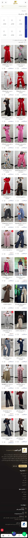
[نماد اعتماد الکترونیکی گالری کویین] (24, 524)
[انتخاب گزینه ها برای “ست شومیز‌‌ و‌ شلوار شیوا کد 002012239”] (18, 388)
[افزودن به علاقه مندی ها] (2, 254)
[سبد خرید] (2, 2)
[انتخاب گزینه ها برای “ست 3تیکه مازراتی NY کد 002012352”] (18, 362)
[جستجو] (2, 6)
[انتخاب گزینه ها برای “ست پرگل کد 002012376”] (5, 308)
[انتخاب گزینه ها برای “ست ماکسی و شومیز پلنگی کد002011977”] (18, 415)
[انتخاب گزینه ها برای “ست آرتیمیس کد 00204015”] (18, 201)
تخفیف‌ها (24, 496)
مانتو (25, 478)
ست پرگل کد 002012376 (7, 304)
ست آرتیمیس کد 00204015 (20, 197)
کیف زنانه (24, 480)
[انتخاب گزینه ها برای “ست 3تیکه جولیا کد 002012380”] (18, 334)
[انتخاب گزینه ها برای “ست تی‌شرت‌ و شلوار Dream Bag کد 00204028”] (18, 227)
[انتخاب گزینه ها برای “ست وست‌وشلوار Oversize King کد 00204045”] (18, 174)
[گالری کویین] (15, 2)
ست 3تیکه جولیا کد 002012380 (20, 330)
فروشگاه (24, 494)
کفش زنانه (24, 482)
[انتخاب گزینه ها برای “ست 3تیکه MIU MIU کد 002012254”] (5, 362)
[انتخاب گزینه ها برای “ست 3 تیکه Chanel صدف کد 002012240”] (5, 442)
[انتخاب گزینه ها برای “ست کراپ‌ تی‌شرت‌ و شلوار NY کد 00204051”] (5, 148)
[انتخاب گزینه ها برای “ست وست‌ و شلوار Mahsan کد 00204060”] (5, 68)
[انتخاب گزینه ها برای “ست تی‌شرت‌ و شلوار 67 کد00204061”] (18, 68)
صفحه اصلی (24, 492)
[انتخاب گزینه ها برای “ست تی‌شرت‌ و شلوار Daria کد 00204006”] (5, 281)
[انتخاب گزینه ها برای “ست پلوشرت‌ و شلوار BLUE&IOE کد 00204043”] (5, 121)
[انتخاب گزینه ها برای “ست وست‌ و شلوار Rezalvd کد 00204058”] (5, 95)
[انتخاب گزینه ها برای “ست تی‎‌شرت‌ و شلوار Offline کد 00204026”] (5, 227)
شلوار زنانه (24, 476)
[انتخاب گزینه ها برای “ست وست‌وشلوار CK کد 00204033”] (5, 201)
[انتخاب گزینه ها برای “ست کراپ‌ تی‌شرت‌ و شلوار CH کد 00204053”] (18, 148)
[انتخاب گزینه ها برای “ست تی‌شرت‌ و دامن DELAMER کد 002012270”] (5, 388)
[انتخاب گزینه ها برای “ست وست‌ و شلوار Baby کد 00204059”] (18, 95)
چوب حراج (15, 466)
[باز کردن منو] (25, 2)
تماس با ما (24, 499)
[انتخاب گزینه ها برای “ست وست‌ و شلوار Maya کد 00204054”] (18, 121)
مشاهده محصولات (23, 466)
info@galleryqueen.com (19, 514)
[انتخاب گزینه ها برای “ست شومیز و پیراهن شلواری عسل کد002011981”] (18, 308)
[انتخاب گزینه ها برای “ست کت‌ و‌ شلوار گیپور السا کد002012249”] (5, 415)
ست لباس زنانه (23, 473)
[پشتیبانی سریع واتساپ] (24, 534)
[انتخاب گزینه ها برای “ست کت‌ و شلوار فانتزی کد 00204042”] (5, 174)
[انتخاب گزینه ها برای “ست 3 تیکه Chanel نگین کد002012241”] (18, 442)
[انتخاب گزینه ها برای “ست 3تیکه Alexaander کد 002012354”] (5, 335)
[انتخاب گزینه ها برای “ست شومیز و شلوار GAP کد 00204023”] (18, 254)
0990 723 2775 (20, 509)
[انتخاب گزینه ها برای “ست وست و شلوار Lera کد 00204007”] (18, 281)
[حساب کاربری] (5, 2)
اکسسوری (24, 485)
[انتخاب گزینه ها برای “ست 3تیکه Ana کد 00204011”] (5, 254)
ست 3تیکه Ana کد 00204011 (7, 250)
